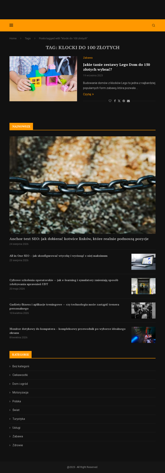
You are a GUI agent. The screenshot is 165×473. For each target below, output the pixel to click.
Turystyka (18, 418)
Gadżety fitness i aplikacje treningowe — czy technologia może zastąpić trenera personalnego (64, 306)
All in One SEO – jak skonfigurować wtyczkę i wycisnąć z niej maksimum (58, 256)
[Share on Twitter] (119, 100)
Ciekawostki (20, 375)
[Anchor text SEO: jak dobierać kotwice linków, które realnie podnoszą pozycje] (82, 185)
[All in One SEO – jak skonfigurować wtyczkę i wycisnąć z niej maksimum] (143, 262)
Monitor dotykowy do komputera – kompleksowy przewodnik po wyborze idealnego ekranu (67, 331)
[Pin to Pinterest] (124, 100)
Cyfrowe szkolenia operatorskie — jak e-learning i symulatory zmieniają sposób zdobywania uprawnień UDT (63, 282)
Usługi (16, 427)
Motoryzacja (20, 392)
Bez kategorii (20, 366)
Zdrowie (17, 445)
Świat (16, 410)
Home (12, 38)
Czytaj (87, 94)
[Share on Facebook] (115, 100)
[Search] (154, 25)
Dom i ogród (20, 383)
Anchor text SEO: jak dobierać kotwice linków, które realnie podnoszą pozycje (78, 238)
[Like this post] (110, 100)
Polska (16, 401)
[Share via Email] (128, 100)
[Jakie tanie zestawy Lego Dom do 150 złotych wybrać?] (43, 78)
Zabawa (17, 436)
